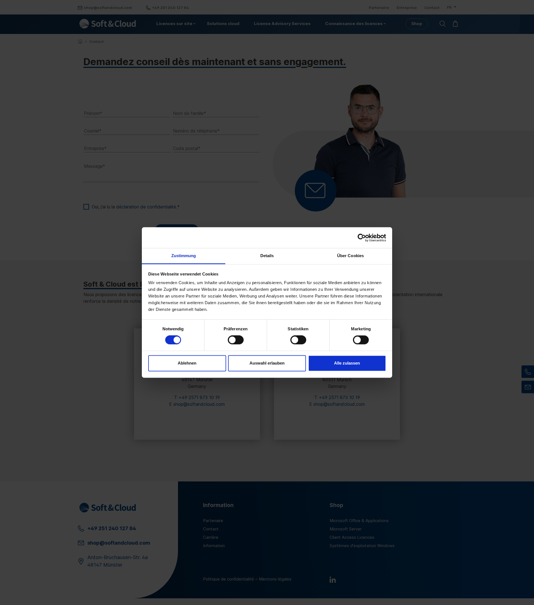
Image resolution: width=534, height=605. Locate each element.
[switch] (236, 340)
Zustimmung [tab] (183, 255)
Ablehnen (187, 363)
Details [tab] (267, 255)
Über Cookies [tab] (350, 255)
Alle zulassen (347, 363)
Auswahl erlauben (267, 363)
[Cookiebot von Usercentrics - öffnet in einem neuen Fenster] (361, 237)
